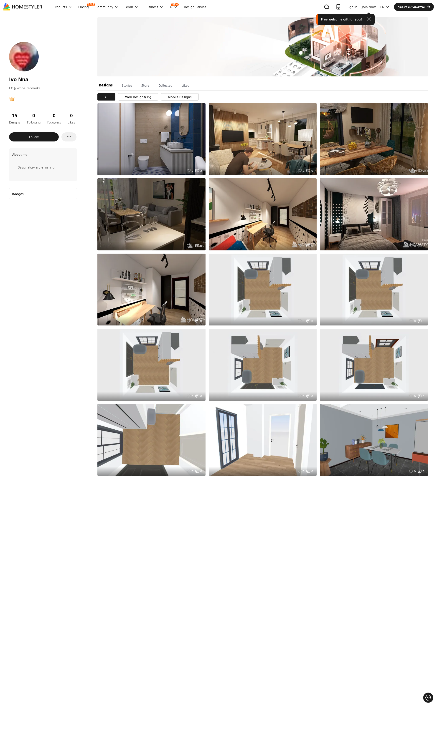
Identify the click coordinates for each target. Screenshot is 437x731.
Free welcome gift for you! (341, 19)
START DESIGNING (411, 6)
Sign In (352, 6)
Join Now (369, 6)
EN (382, 6)
